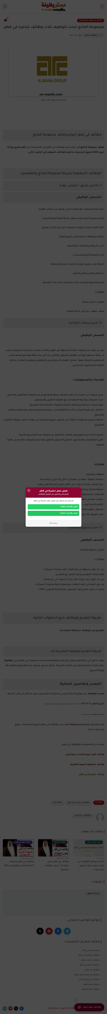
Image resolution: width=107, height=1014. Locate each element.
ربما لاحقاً (53, 523)
